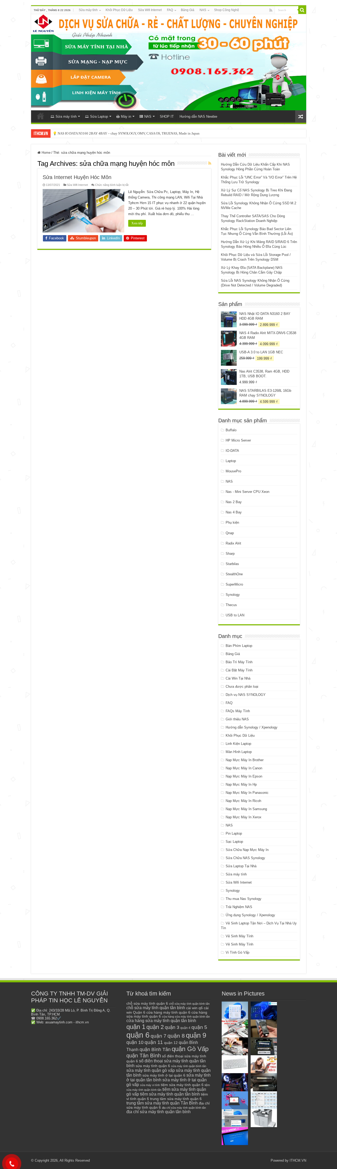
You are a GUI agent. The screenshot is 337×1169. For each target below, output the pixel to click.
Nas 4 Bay (234, 512)
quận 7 (158, 1036)
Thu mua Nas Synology (243, 899)
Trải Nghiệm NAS (239, 907)
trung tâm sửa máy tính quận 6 (176, 1099)
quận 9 (196, 1035)
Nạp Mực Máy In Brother (245, 760)
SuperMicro (234, 584)
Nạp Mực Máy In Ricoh (243, 801)
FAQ (170, 10)
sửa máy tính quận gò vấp (150, 1070)
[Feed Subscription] (209, 163)
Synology (233, 595)
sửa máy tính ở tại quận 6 (163, 1075)
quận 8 (176, 1036)
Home (46, 153)
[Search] (302, 10)
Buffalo (231, 430)
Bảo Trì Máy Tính (239, 662)
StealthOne (234, 574)
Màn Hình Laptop (239, 752)
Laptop (231, 461)
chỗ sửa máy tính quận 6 (147, 1003)
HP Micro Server (238, 440)
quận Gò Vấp (190, 1048)
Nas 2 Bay (234, 502)
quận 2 (155, 1027)
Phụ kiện (232, 522)
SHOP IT (167, 116)
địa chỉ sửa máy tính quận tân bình (158, 1111)
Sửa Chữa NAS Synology (245, 858)
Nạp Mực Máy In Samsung (246, 809)
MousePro (233, 471)
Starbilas (232, 564)
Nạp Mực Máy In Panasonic (247, 793)
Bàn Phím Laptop (239, 646)
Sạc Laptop (234, 842)
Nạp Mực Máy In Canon (244, 768)
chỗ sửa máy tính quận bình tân (189, 1003)
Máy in (126, 116)
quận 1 (135, 1026)
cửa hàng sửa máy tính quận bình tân (186, 1016)
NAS (203, 10)
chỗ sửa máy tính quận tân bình (155, 1007)
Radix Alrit (233, 543)
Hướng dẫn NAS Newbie (198, 116)
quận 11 (154, 1042)
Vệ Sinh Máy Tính (239, 936)
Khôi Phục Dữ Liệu (119, 10)
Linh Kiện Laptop (238, 744)
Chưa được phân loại (242, 686)
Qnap (230, 533)
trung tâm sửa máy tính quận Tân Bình (162, 1103)
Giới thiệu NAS (237, 719)
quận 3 (172, 1027)
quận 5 (199, 1027)
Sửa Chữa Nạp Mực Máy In (247, 850)
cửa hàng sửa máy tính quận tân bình (161, 1020)
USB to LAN (235, 615)
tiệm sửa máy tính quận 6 (182, 1085)
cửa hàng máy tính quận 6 (168, 1012)
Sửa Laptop (99, 116)
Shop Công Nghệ (226, 10)
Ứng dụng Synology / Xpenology (250, 915)
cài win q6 (194, 1008)
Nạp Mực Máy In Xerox (243, 817)
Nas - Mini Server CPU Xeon (247, 492)
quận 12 (171, 1043)
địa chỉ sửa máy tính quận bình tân (184, 1107)
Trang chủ (40, 115)
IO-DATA (232, 451)
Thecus (231, 605)
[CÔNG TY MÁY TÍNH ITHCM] (168, 62)
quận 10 (134, 1042)
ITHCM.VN (298, 1160)
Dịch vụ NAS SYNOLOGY (246, 695)
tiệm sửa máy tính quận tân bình (170, 1094)
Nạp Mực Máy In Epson (244, 776)
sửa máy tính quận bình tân (188, 1066)
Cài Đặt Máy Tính (239, 670)
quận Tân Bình (143, 1055)
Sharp (230, 554)
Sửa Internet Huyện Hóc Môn (77, 177)
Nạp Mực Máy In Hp (241, 784)
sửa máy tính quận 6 (153, 1066)
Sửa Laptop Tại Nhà (241, 866)
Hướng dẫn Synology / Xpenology (251, 727)
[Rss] (271, 10)
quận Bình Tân (155, 1049)
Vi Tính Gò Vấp (237, 952)
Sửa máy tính (88, 10)
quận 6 (138, 1035)
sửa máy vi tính (150, 1085)
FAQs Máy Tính (238, 711)
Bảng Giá (187, 10)
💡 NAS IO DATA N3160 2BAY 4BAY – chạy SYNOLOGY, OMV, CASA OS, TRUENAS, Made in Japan (126, 133)
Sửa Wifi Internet (150, 10)
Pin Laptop (234, 833)
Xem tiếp (137, 223)
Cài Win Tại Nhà (238, 678)
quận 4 (185, 1028)
